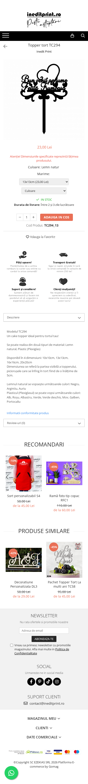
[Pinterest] (40, 682)
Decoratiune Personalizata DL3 (23, 584)
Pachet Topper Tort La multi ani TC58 (64, 584)
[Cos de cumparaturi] (72, 35)
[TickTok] (48, 682)
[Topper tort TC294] (44, 99)
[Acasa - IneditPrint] (44, 20)
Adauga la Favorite (42, 237)
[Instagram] (57, 682)
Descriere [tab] (13, 317)
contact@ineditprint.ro (46, 703)
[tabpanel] (44, 99)
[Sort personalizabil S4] (24, 473)
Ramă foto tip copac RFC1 (64, 498)
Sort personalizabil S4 (23, 496)
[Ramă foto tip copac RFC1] (64, 473)
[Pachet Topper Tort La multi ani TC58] (64, 560)
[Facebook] (31, 682)
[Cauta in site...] (83, 35)
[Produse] (6, 36)
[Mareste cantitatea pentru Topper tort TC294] (33, 217)
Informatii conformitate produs (28, 413)
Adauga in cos (56, 217)
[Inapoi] (3, 46)
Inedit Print (44, 51)
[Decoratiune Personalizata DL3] (24, 560)
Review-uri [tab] (16, 423)
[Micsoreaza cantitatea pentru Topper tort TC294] (19, 217)
